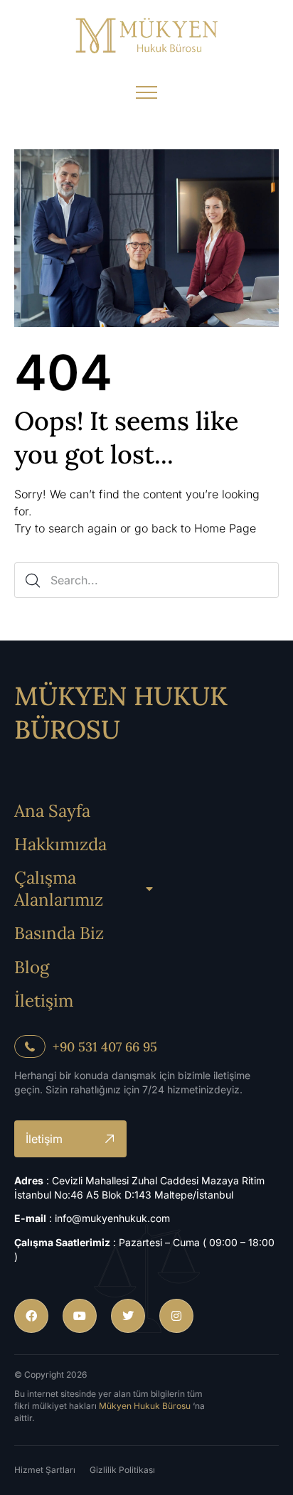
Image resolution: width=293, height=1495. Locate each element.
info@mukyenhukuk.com (112, 1218)
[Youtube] (80, 1316)
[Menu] (146, 92)
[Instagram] (176, 1316)
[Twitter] (128, 1316)
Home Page (225, 528)
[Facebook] (31, 1316)
